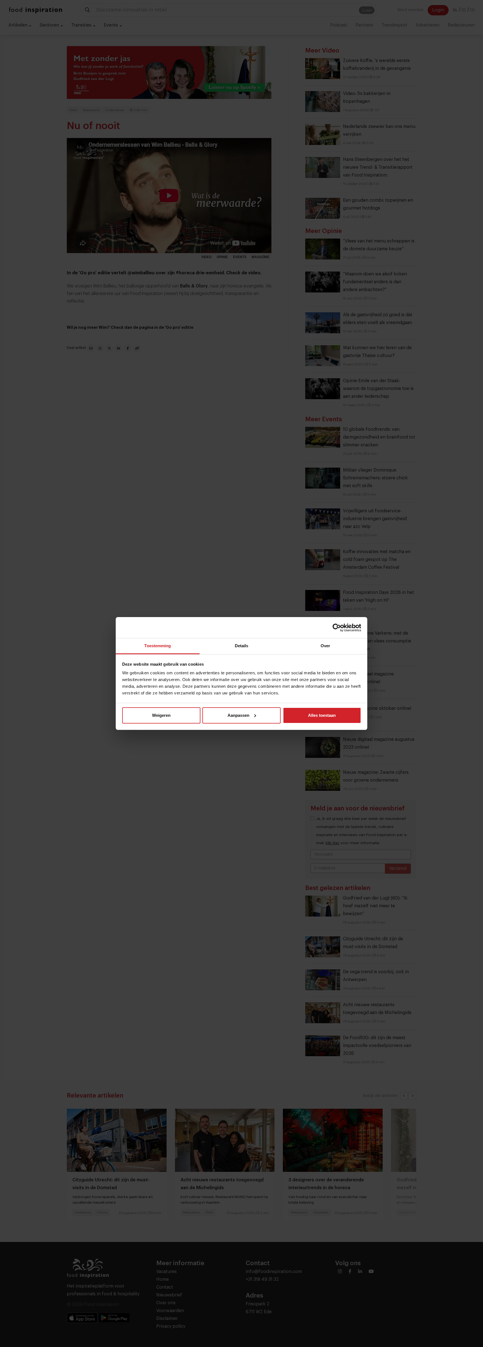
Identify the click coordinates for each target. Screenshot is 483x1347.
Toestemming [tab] (157, 645)
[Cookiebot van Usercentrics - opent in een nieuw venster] (336, 627)
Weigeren (161, 715)
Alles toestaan (322, 715)
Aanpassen (238, 715)
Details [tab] (241, 645)
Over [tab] (325, 645)
